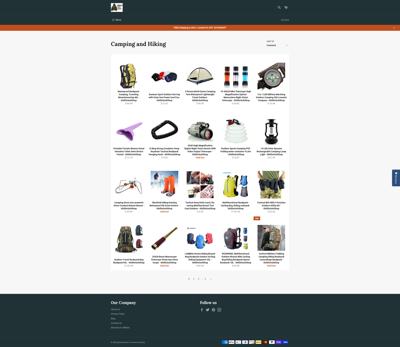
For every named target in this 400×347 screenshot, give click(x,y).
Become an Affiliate (120, 327)
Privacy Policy (117, 314)
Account (285, 20)
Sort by (270, 41)
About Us (115, 309)
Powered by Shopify (137, 342)
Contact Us (116, 323)
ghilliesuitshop (123, 342)
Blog (113, 318)
